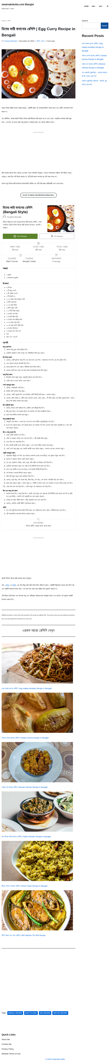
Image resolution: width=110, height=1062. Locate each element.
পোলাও (7, 585)
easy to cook (31, 1013)
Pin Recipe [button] (58, 236)
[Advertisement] (38, 152)
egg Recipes (45, 1013)
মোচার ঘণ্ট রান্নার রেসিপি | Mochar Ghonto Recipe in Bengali (24, 787)
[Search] (107, 6)
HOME (86, 6)
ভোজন (42, 41)
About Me (6, 1039)
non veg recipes (60, 1013)
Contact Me (6, 1044)
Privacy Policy (8, 1049)
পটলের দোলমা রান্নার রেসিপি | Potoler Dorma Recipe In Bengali (25, 738)
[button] (95, 6)
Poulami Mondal (11, 41)
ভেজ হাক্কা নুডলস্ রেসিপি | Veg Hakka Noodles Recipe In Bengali (27, 688)
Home (4, 21)
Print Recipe (21, 236)
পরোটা (14, 585)
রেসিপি (9, 21)
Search (85, 21)
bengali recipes (15, 1013)
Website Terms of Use (11, 1054)
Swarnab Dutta (58, 1059)
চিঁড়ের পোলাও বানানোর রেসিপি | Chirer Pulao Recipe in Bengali (24, 886)
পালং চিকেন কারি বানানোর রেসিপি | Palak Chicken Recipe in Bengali (26, 837)
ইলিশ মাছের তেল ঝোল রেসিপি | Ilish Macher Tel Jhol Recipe (23, 935)
